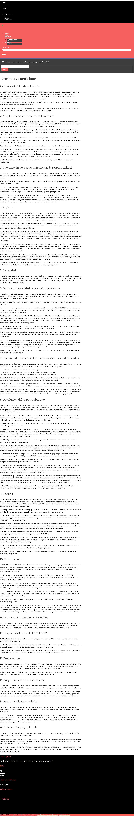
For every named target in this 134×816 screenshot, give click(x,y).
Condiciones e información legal (47, 815)
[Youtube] (3, 22)
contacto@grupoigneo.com (8, 14)
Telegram (4, 8)
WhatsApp (5, 2)
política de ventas (64, 815)
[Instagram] (7, 22)
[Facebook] (1, 22)
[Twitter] (5, 22)
